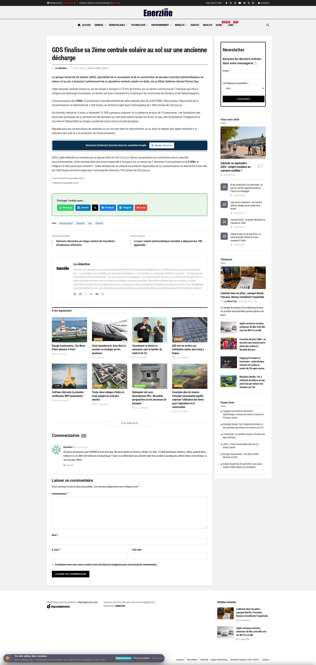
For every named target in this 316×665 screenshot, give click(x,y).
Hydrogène (140, 386)
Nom (55, 535)
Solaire (105, 68)
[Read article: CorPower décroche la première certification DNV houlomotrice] (69, 376)
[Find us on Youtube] (239, 3)
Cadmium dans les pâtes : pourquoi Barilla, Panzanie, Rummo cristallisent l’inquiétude (252, 612)
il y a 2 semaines (181, 358)
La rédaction (60, 68)
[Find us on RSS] (253, 3)
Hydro (57, 339)
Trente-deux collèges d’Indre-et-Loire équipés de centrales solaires (108, 396)
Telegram (127, 207)
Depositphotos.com (88, 602)
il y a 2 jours (99, 358)
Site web (136, 549)
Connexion (264, 3)
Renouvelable (117, 25)
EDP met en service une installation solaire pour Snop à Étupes (188, 349)
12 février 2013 (77, 68)
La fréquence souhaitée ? (235, 83)
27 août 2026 (245, 301)
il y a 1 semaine (140, 358)
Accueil (86, 25)
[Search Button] (267, 25)
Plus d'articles (129, 423)
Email (142, 207)
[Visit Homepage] (158, 12)
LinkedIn (84, 207)
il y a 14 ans (82, 447)
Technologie (138, 25)
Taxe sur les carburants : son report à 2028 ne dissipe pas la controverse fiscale (246, 205)
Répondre (70, 465)
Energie (99, 25)
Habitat (195, 25)
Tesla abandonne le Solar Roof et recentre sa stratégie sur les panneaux (109, 349)
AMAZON (120, 606)
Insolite (207, 25)
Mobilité (179, 25)
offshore (99, 223)
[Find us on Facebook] (226, 3)
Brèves (226, 286)
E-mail (56, 549)
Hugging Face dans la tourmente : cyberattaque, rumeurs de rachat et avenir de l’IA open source (243, 414)
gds (90, 223)
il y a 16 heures (60, 354)
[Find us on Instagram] (235, 3)
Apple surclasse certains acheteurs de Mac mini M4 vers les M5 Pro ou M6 (252, 327)
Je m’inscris (252, 655)
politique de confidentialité (154, 661)
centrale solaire (66, 223)
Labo (232, 25)
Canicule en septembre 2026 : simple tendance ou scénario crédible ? (235, 166)
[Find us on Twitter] (231, 3)
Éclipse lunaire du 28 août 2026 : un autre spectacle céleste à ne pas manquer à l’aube (245, 237)
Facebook (109, 207)
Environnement (160, 25)
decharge (80, 223)
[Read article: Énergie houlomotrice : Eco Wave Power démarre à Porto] (69, 329)
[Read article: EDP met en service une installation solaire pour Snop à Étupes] (189, 329)
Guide (220, 25)
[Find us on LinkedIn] (244, 3)
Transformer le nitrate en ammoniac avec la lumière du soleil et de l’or (147, 349)
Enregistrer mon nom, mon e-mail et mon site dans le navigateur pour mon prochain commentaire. (106, 564)
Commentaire (60, 493)
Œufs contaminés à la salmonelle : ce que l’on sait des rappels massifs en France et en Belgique (246, 188)
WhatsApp (66, 207)
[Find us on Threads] (249, 3)
